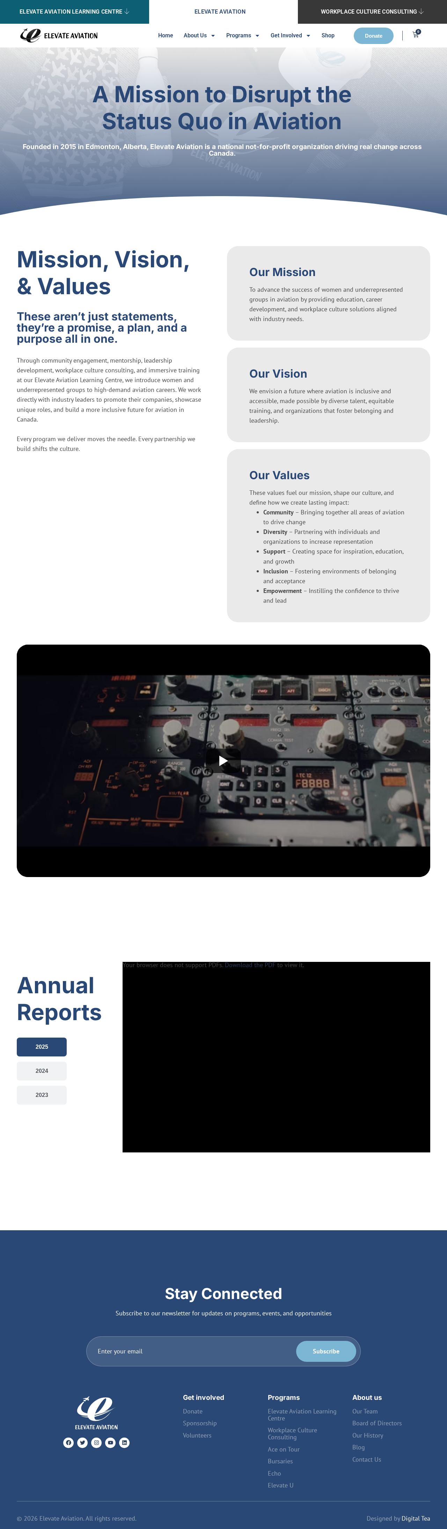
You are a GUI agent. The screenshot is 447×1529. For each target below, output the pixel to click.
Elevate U (281, 1485)
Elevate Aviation (220, 11)
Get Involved (286, 35)
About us (367, 1397)
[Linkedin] (124, 1443)
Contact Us (366, 1459)
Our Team (365, 1411)
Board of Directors (377, 1423)
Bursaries (280, 1461)
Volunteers (197, 1435)
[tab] (42, 1047)
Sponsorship (200, 1423)
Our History (367, 1435)
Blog (358, 1447)
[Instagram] (96, 1443)
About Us (195, 35)
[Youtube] (110, 1443)
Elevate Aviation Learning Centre (71, 11)
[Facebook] (68, 1443)
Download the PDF (250, 965)
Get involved (203, 1397)
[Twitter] (82, 1443)
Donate (193, 1411)
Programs (238, 35)
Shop (328, 35)
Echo (274, 1473)
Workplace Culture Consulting (369, 11)
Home (165, 35)
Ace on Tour (284, 1449)
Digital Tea (416, 1518)
